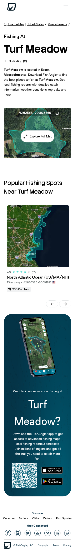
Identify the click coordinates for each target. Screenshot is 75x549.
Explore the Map (14, 24)
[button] (37, 136)
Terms (56, 545)
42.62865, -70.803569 (35, 113)
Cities (36, 518)
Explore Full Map (41, 136)
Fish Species (64, 518)
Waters (47, 518)
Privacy (67, 545)
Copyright (43, 545)
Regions (24, 518)
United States (35, 24)
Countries (9, 518)
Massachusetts (57, 24)
